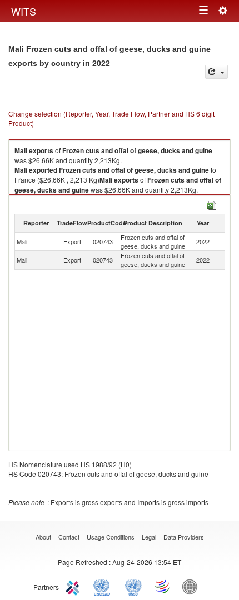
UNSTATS (133, 586)
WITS (23, 11)
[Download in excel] (211, 204)
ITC (74, 586)
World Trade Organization (163, 586)
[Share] (216, 72)
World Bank (192, 586)
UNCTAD (104, 586)
